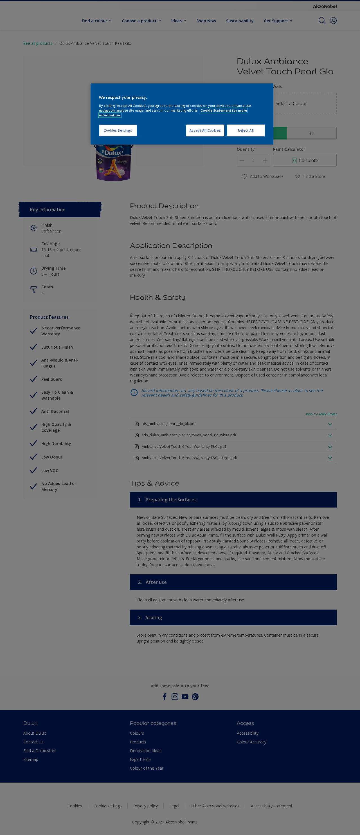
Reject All (246, 130)
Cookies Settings (118, 130)
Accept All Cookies (205, 130)
